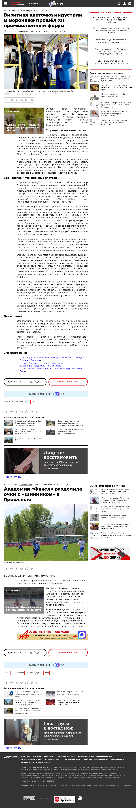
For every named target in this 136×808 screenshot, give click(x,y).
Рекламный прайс (52, 759)
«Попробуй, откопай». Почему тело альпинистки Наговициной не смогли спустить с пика (116, 500)
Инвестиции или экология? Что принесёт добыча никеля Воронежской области (70, 431)
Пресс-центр (49, 756)
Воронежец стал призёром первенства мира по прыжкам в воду (111, 62)
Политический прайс (72, 759)
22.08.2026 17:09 (10, 485)
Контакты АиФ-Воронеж (31, 759)
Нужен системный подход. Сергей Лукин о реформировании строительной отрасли (29, 423)
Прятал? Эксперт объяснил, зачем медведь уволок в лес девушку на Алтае (115, 509)
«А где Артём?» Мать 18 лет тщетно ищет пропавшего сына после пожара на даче (115, 491)
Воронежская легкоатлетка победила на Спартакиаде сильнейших (68, 702)
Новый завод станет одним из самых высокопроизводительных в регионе (41, 364)
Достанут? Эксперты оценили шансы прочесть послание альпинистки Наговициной (116, 105)
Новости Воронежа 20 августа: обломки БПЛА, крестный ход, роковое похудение (28, 711)
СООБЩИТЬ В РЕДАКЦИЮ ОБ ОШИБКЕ (35, 762)
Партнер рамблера (44, 798)
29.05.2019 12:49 (10, 11)
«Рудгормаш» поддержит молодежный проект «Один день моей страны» (28, 431)
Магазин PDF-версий (66, 756)
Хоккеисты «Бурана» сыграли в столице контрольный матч (111, 41)
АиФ (23, 562)
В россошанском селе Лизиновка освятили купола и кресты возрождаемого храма (111, 51)
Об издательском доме (31, 756)
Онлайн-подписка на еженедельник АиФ (95, 756)
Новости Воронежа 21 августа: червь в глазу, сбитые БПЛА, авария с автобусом (111, 20)
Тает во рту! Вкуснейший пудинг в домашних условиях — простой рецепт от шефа (115, 526)
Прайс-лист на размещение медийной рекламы (104, 759)
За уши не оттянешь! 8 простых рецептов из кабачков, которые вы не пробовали (116, 87)
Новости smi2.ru (12, 477)
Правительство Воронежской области (45, 94)
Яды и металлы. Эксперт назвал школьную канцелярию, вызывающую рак (114, 113)
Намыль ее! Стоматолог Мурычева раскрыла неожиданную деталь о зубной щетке (115, 79)
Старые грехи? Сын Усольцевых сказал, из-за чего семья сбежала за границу (116, 535)
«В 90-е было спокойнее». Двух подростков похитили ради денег (115, 95)
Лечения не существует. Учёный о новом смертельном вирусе (115, 516)
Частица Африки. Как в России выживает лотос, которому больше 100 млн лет (115, 122)
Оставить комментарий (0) (68, 382)
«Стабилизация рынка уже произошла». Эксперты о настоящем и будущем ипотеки (70, 423)
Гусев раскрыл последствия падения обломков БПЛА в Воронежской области (111, 30)
